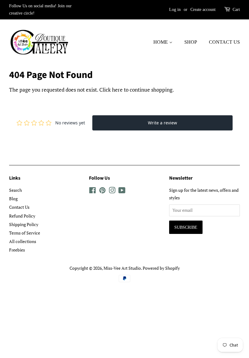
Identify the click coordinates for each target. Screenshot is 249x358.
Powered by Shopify (161, 268)
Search (15, 190)
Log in (175, 9)
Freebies (17, 250)
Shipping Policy (23, 224)
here (117, 89)
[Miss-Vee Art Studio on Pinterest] (102, 191)
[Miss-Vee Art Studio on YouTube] (121, 191)
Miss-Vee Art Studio (122, 268)
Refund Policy (22, 216)
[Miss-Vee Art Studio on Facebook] (92, 191)
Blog (13, 198)
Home (161, 42)
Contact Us (224, 42)
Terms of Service (24, 233)
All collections (22, 241)
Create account (203, 9)
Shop (190, 42)
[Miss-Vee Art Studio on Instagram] (112, 191)
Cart (236, 9)
